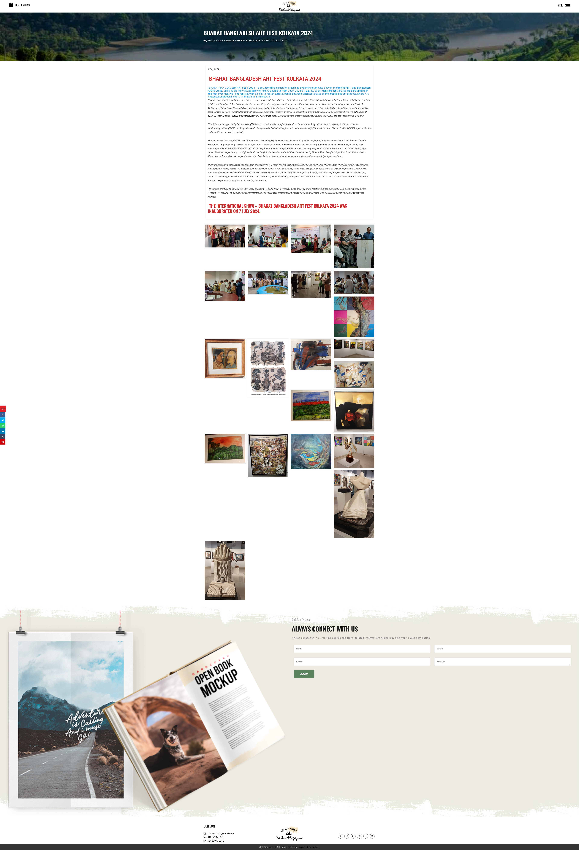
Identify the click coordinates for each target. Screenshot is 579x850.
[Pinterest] (359, 836)
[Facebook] (365, 836)
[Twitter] (372, 836)
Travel (272, 846)
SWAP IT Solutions (309, 846)
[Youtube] (340, 836)
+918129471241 (215, 837)
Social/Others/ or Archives (221, 40)
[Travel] (289, 6)
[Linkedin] (353, 836)
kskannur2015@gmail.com (220, 833)
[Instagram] (346, 836)
